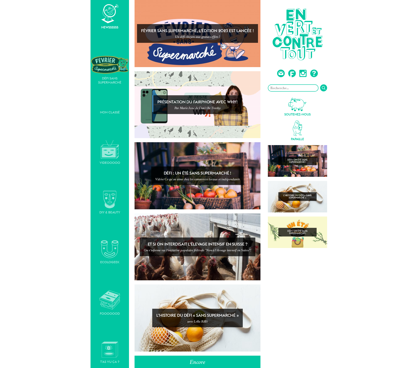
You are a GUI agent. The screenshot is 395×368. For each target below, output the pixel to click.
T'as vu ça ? (109, 362)
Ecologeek (110, 262)
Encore (197, 362)
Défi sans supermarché (109, 80)
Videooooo (110, 163)
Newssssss (109, 27)
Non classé (110, 112)
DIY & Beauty (109, 212)
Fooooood (110, 314)
